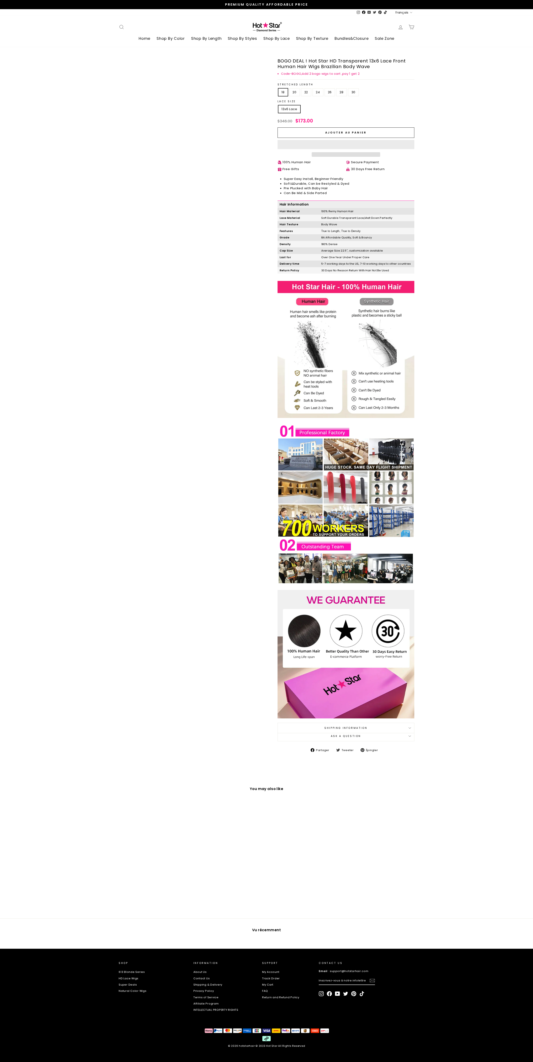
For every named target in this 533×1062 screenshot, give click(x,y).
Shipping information (345, 728)
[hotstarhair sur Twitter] (345, 993)
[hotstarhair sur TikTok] (361, 993)
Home (144, 38)
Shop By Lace (276, 38)
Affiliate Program (206, 1003)
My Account (270, 972)
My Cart (267, 984)
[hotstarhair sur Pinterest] (353, 993)
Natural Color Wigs (133, 991)
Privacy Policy (203, 991)
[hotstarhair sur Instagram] (321, 993)
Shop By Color (171, 38)
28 (342, 92)
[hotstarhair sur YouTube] (337, 993)
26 (330, 92)
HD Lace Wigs (128, 978)
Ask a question (346, 736)
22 (306, 92)
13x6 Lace (289, 109)
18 (283, 92)
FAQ (265, 991)
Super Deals (128, 984)
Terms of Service (206, 997)
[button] (346, 144)
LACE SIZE (287, 101)
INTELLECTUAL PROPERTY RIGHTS (215, 1010)
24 (318, 92)
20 (294, 92)
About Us (200, 972)
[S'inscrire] (372, 980)
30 (353, 92)
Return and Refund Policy (280, 997)
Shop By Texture (312, 38)
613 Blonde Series (132, 972)
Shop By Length (206, 38)
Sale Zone (384, 38)
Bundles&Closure (352, 38)
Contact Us (201, 978)
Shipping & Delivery (207, 984)
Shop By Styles (242, 38)
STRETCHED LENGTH (296, 84)
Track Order (271, 978)
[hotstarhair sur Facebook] (329, 993)
